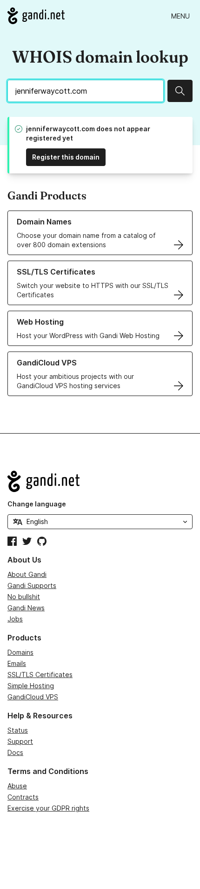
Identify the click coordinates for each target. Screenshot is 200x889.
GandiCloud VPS (32, 697)
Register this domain (66, 157)
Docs (15, 752)
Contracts (23, 797)
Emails (16, 663)
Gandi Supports (31, 585)
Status (17, 730)
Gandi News (26, 608)
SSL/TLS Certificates (40, 674)
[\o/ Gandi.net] (100, 481)
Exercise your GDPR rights (48, 808)
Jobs (15, 619)
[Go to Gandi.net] (36, 15)
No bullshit (23, 597)
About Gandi (27, 574)
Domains (20, 652)
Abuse (17, 786)
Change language (36, 504)
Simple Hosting (30, 686)
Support (20, 741)
